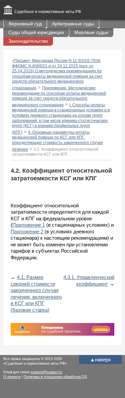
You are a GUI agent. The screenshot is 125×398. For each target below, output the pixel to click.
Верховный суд (25, 23)
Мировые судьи (91, 32)
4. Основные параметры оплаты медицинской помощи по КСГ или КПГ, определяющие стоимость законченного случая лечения (57, 141)
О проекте (12, 377)
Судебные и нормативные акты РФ (47, 11)
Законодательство (28, 41)
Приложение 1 (28, 225)
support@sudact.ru (46, 372)
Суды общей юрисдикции (36, 32)
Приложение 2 (27, 231)
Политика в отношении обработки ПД (55, 377)
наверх (100, 359)
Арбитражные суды (73, 23)
